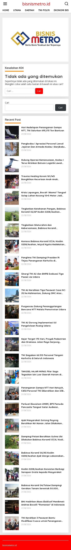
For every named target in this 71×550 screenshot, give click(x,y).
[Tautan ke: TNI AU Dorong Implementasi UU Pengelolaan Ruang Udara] (12, 327)
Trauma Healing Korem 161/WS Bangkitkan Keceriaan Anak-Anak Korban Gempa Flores (39, 178)
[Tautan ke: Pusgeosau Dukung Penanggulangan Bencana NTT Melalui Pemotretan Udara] (12, 311)
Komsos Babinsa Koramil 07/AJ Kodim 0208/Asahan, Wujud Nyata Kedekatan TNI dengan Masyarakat (42, 243)
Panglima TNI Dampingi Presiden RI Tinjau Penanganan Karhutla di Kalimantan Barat (40, 259)
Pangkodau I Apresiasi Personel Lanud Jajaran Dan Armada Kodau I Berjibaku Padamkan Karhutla (43, 145)
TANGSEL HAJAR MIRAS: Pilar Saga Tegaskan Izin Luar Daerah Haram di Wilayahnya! (41, 373)
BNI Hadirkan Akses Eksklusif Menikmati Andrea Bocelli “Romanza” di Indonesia (43, 503)
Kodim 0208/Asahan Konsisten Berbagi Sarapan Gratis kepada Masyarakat (42, 470)
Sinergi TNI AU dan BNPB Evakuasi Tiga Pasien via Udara (42, 275)
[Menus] (5, 4)
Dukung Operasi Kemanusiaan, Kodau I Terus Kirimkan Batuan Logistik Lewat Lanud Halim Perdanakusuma (42, 161)
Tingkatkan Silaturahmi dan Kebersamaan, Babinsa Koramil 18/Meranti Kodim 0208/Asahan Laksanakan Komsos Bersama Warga (41, 226)
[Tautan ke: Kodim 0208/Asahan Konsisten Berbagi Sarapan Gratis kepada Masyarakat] (12, 474)
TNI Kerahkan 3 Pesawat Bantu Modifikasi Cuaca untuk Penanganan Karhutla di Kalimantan (41, 519)
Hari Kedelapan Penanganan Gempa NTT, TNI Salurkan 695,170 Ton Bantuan (42, 129)
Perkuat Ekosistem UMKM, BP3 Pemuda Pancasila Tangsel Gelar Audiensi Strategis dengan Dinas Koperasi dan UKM (42, 405)
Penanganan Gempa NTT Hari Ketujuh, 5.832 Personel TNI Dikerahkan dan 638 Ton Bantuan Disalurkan (42, 389)
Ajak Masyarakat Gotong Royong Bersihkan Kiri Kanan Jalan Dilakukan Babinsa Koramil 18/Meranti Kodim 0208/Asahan (41, 422)
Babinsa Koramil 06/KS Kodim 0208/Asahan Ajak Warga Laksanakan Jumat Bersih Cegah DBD (42, 454)
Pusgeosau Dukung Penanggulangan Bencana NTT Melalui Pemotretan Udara (43, 308)
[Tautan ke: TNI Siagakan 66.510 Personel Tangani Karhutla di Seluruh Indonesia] (12, 360)
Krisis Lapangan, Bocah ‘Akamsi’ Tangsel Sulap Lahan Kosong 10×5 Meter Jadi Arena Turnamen (43, 194)
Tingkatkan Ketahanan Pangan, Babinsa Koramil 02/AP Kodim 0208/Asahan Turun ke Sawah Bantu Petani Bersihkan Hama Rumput (43, 210)
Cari (7, 102)
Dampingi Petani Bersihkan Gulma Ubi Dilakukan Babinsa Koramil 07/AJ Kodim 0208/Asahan (43, 438)
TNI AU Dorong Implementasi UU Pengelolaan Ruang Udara (38, 324)
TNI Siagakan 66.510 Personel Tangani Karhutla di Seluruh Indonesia (42, 356)
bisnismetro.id (36, 4)
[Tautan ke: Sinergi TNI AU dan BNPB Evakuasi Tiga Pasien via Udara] (12, 279)
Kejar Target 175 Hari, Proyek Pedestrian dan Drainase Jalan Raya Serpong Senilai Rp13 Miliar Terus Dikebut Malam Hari (43, 340)
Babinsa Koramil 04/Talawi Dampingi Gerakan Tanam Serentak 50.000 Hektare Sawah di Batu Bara (41, 487)
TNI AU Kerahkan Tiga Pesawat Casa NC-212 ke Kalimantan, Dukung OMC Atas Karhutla (43, 291)
